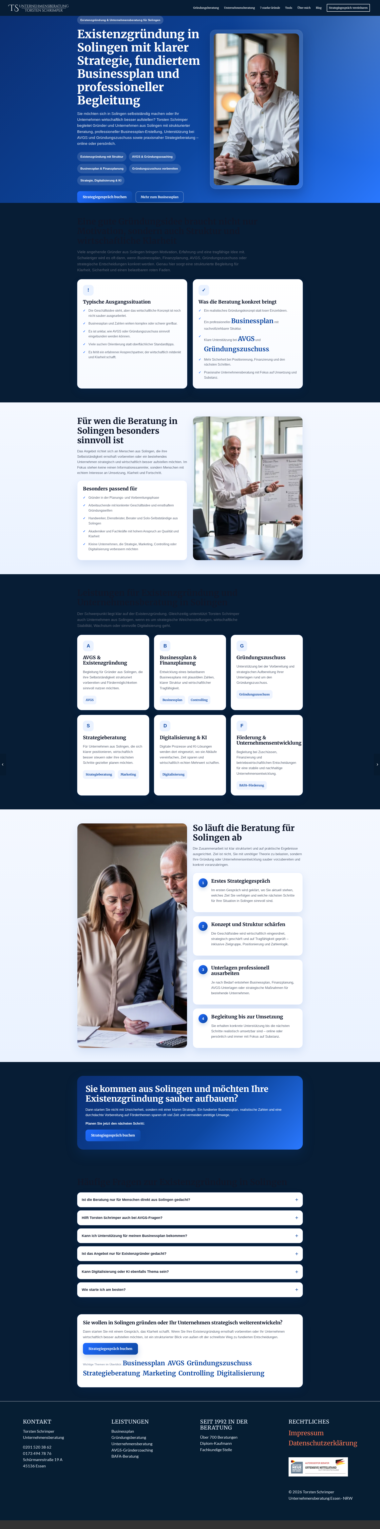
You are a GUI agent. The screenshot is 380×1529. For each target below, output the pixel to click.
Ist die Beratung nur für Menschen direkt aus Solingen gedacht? (136, 1200)
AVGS (246, 339)
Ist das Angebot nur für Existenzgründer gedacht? (124, 1254)
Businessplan (252, 321)
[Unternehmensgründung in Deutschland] (3, 764)
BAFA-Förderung (251, 785)
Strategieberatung (99, 774)
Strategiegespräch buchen (105, 197)
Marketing (128, 774)
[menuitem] (206, 8)
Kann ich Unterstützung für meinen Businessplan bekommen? (134, 1236)
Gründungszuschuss (236, 349)
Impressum (306, 1433)
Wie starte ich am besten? (104, 1290)
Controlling (199, 700)
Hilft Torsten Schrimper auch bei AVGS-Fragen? (122, 1218)
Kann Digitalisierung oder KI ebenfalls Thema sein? (125, 1272)
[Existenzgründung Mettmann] (377, 764)
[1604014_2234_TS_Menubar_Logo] (39, 8)
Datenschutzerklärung (323, 1443)
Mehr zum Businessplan (160, 197)
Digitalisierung (173, 774)
